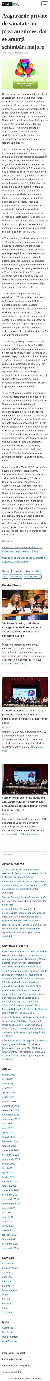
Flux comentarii (10, 1336)
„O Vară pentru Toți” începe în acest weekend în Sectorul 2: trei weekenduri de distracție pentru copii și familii (24, 873)
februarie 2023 (10, 1141)
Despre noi (8, 1352)
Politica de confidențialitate (16, 1365)
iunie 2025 (7, 1128)
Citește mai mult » (16, 663)
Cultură (6, 1272)
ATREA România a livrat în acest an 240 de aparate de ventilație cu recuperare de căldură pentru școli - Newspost (24, 955)
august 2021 (8, 1208)
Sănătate (6, 640)
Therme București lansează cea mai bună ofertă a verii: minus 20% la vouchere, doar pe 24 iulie (24, 901)
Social (5, 1308)
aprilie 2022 (8, 1172)
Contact (20, 1352)
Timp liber (7, 1312)
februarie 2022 (10, 1181)
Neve (10, 1378)
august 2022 (8, 1163)
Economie (7, 1276)
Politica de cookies (12, 1359)
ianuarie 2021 (9, 1239)
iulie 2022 (7, 1168)
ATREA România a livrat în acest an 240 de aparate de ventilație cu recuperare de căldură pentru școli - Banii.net (24, 975)
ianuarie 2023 (9, 1145)
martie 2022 (8, 1177)
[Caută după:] (25, 853)
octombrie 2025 (10, 1114)
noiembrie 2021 (10, 1194)
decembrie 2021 (10, 1190)
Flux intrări (7, 1332)
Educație (6, 1281)
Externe (6, 1285)
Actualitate (7, 1263)
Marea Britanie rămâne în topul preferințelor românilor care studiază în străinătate (24, 963)
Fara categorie (9, 1290)
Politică (6, 1299)
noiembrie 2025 (10, 1110)
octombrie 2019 (10, 1248)
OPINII (5, 1294)
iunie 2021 (7, 1217)
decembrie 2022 (10, 1150)
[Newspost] (10, 4)
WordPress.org (10, 1341)
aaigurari (17, 571)
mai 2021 (7, 1221)
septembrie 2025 (11, 1119)
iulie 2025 (7, 1123)
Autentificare (9, 1327)
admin (8, 53)
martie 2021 (8, 1230)
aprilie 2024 (8, 1132)
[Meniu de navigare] (44, 3)
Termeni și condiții (11, 1372)
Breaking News (10, 1268)
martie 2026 (8, 1097)
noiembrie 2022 (10, 1154)
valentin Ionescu (32, 576)
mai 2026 (7, 1088)
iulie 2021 (7, 1212)
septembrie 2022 (11, 1159)
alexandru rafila (32, 571)
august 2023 (8, 1137)
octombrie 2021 (10, 1199)
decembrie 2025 (10, 1105)
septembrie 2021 (11, 1203)
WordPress (36, 1378)
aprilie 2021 (8, 1225)
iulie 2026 (7, 1079)
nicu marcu (16, 576)
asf (5, 576)
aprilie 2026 (8, 1092)
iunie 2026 (7, 1083)
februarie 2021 (9, 1234)
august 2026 (8, 1074)
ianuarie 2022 (9, 1185)
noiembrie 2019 (10, 1243)
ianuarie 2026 (9, 1101)
